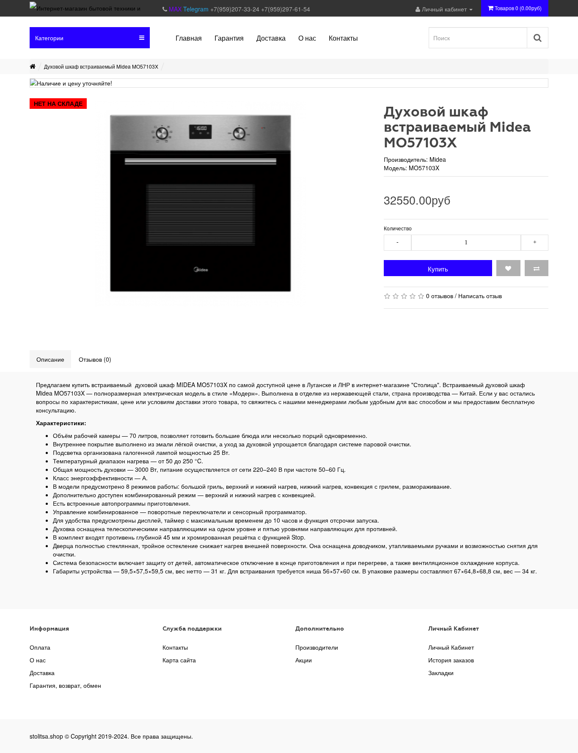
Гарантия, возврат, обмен (65, 685)
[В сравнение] (536, 268)
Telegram (196, 9)
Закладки (441, 672)
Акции (303, 660)
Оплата (40, 647)
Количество (398, 228)
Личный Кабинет (451, 647)
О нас (38, 660)
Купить (438, 268)
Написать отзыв (480, 295)
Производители (316, 647)
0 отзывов (439, 295)
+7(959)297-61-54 (285, 9)
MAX (176, 9)
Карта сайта (179, 660)
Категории (49, 37)
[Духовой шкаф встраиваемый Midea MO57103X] (200, 203)
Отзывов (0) (95, 359)
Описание (50, 359)
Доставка (42, 672)
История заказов (451, 660)
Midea (437, 159)
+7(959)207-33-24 (235, 9)
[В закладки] (508, 268)
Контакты (175, 647)
